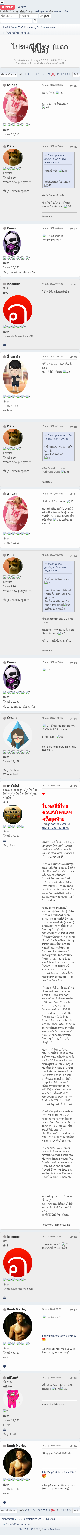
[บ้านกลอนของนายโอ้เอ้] (4, 841)
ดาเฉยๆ (12, 85)
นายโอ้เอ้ (13, 785)
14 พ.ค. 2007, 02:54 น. (52, 146)
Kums (11, 228)
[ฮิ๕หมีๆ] (4, 1430)
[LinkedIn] (4, 1366)
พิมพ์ (76, 74)
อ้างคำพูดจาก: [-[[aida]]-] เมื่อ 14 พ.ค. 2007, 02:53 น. (55, 159)
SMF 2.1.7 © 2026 (29, 1529)
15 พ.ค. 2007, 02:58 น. (52, 662)
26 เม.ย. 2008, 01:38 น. (53, 1236)
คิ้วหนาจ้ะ (13, 356)
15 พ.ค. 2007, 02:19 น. (52, 426)
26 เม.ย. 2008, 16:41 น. (53, 1445)
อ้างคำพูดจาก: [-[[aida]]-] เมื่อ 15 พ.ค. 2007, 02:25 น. (55, 567)
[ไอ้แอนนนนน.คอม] (4, 345)
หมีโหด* (13, 1377)
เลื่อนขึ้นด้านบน (8, 1510)
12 (62, 74)
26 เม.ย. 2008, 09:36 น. (53, 1309)
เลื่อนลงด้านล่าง (8, 74)
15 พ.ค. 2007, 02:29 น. (52, 554)
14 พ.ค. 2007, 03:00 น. (52, 228)
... (31, 74)
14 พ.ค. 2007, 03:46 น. (52, 283)
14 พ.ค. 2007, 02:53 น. (52, 84)
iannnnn (13, 284)
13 (66, 74)
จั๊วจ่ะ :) (12, 718)
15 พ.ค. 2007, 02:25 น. (52, 493)
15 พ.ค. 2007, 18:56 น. (52, 717)
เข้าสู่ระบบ (42, 11)
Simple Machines (51, 1529)
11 (58, 74)
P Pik (10, 146)
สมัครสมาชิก (60, 11)
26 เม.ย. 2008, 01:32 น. (53, 785)
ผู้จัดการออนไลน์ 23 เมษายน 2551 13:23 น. (56, 825)
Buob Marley (16, 1309)
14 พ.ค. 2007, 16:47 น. (52, 356)
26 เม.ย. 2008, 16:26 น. (53, 1377)
